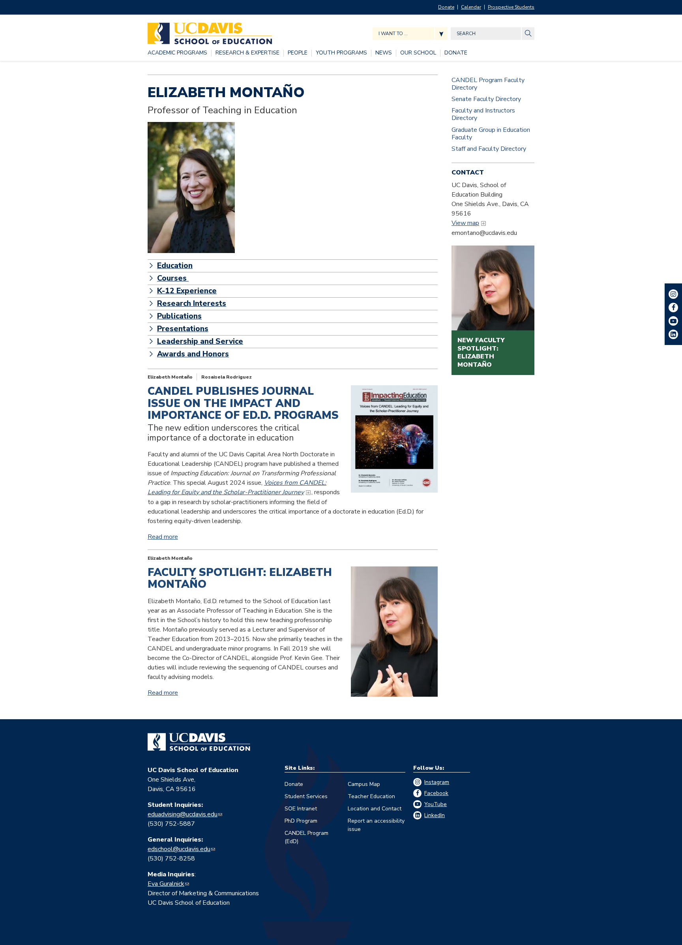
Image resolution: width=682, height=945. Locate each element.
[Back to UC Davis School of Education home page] (210, 31)
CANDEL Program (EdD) (306, 837)
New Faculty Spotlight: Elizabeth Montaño (481, 352)
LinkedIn (434, 815)
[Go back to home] (199, 742)
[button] (293, 266)
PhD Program (301, 821)
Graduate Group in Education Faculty (491, 134)
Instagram (436, 782)
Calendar (471, 7)
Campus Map (364, 784)
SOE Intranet (301, 808)
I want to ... (393, 33)
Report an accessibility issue (376, 825)
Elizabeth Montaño (170, 377)
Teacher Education (371, 796)
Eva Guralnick (166, 883)
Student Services (306, 796)
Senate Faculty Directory (486, 99)
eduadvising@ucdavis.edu (182, 814)
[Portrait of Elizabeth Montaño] (191, 187)
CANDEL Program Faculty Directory (488, 84)
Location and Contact (374, 808)
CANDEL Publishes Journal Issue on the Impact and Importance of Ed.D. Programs (243, 403)
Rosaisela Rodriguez (226, 377)
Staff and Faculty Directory (489, 148)
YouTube (435, 804)
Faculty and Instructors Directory (483, 114)
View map (465, 223)
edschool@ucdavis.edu (179, 849)
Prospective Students (511, 7)
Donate (446, 7)
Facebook (436, 793)
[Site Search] (528, 33)
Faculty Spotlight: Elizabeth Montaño (240, 578)
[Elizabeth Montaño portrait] (394, 631)
